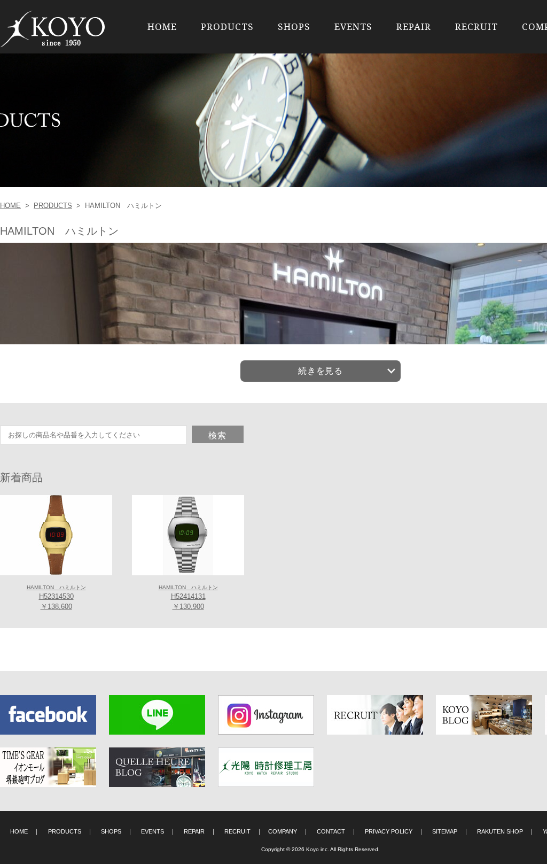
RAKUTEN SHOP (500, 831)
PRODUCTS (227, 26)
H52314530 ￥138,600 (56, 597)
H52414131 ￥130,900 (188, 597)
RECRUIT (476, 26)
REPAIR (413, 26)
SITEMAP (444, 831)
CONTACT (331, 831)
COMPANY (282, 831)
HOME (162, 26)
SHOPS (294, 26)
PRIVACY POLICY (388, 831)
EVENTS (353, 26)
